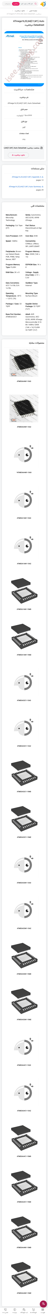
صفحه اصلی (33, 10)
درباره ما (15, 1312)
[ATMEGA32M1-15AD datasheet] (24, 869)
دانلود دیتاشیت (19, 10)
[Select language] (43, 1304)
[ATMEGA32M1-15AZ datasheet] (24, 914)
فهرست (43, 1312)
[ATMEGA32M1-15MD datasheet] (24, 960)
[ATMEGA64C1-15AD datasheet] (24, 1051)
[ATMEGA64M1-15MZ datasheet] (24, 1279)
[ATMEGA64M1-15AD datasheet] (24, 367)
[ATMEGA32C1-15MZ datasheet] (24, 823)
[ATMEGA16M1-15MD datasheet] (24, 595)
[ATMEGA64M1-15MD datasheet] (24, 1233)
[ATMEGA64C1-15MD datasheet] (24, 1142)
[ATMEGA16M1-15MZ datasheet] (24, 641)
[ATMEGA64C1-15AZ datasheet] (24, 1097)
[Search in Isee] (36, 4)
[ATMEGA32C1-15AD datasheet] (24, 686)
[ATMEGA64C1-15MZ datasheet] (24, 1188)
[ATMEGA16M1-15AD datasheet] (24, 504)
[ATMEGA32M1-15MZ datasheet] (24, 1006)
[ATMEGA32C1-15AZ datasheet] (24, 732)
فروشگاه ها (33, 1312)
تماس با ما (5, 1312)
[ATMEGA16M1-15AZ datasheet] (24, 550)
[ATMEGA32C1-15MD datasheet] (24, 778)
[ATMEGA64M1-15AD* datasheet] (24, 458)
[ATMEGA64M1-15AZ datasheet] (24, 413)
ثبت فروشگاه (24, 1312)
